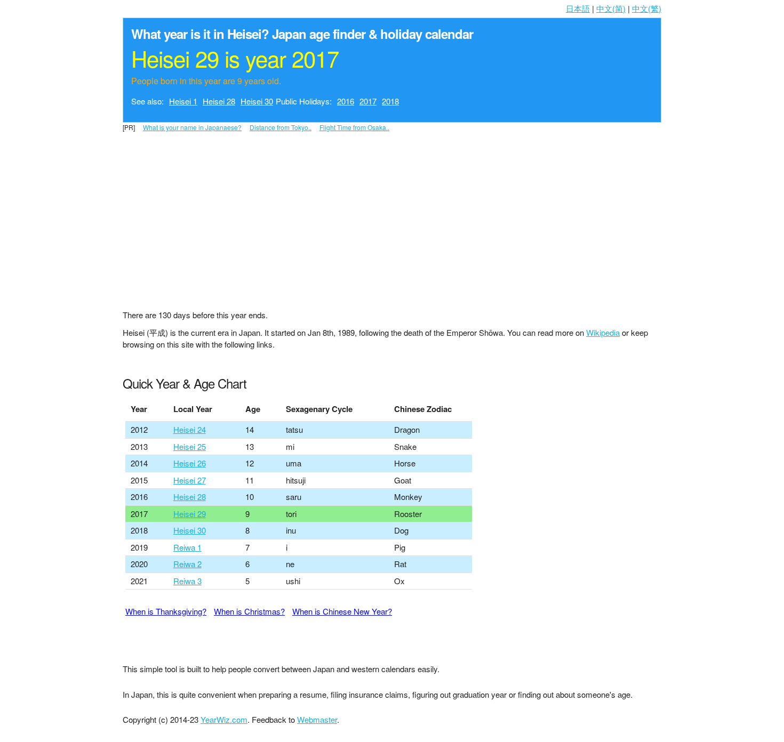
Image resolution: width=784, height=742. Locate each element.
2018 (390, 101)
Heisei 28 (219, 101)
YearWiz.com (224, 719)
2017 (368, 101)
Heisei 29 (189, 513)
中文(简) (611, 8)
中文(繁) (646, 8)
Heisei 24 (189, 429)
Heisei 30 (257, 101)
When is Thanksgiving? (165, 611)
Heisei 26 (189, 463)
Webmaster (317, 719)
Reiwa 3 (187, 580)
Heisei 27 (189, 480)
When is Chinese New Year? (342, 611)
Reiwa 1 (187, 547)
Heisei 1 (183, 101)
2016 (345, 101)
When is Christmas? (249, 611)
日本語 (578, 8)
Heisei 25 (189, 446)
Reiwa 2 (187, 563)
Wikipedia (603, 332)
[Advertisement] (392, 210)
